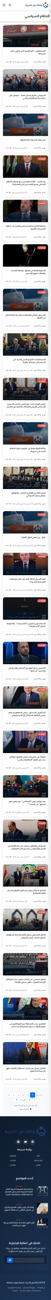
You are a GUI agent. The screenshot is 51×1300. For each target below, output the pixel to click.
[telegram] (18, 1142)
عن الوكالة (41, 1287)
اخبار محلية (38, 1160)
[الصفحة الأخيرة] (16, 1099)
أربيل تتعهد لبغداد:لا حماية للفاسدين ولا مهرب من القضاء (19, 1224)
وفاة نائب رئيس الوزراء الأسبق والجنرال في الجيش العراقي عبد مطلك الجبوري (19, 1208)
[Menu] (3, 5)
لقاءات (13, 1160)
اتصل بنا (15, 1290)
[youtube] (25, 1142)
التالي (24, 1099)
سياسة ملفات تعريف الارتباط (30, 1290)
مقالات (13, 1165)
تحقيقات (12, 1156)
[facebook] (32, 1142)
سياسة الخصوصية (14, 1287)
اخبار (38, 1156)
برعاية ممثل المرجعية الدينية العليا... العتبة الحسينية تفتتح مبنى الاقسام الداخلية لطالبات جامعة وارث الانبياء (19, 1192)
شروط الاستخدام (29, 1287)
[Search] (9, 5)
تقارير (38, 1165)
